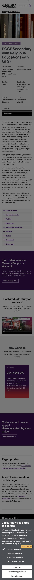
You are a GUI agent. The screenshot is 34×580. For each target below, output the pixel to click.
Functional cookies (14, 553)
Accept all (17, 567)
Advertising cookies (14, 557)
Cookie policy (26, 546)
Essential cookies (13, 549)
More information (17, 576)
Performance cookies (15, 561)
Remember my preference (17, 572)
